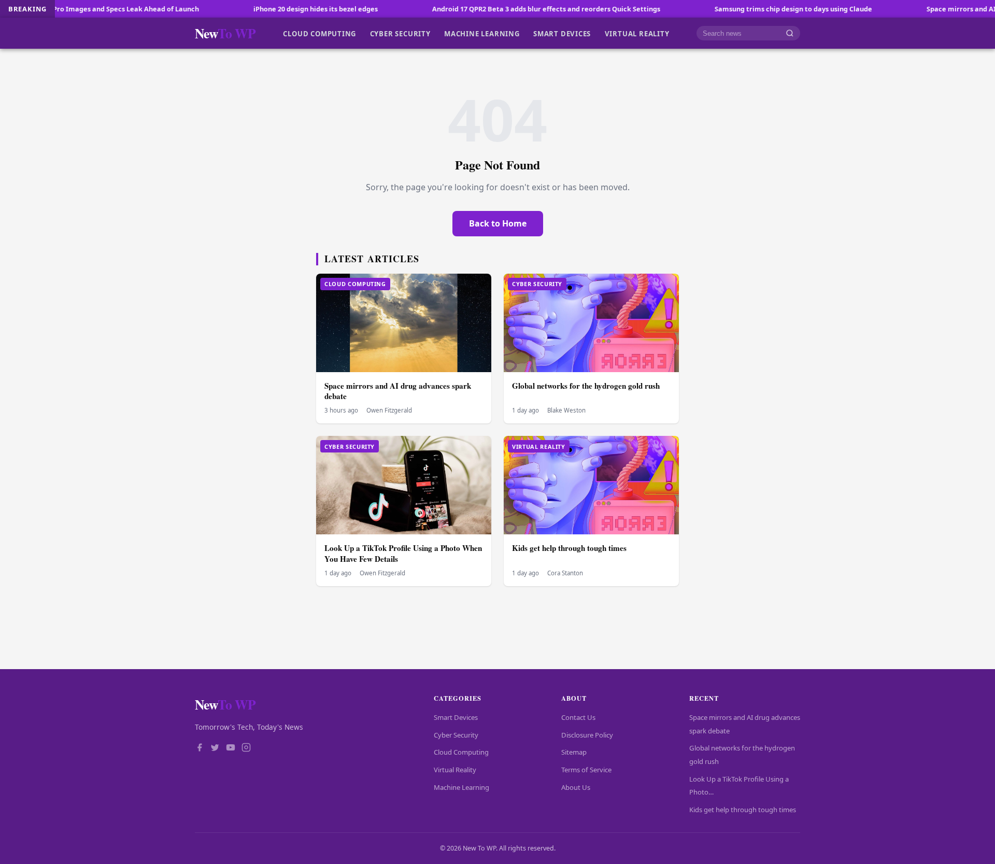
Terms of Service (586, 769)
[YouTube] (230, 748)
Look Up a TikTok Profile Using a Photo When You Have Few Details (403, 553)
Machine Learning (482, 33)
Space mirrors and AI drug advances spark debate (397, 391)
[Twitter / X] (215, 748)
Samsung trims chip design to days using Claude (750, 8)
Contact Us (578, 717)
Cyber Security (400, 33)
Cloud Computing (319, 33)
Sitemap (574, 752)
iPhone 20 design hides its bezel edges (272, 8)
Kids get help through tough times (569, 548)
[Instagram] (246, 748)
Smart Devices (562, 33)
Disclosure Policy (587, 735)
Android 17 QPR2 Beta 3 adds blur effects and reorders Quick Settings (503, 8)
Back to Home (498, 223)
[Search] (789, 33)
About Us (575, 787)
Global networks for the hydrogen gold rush (586, 385)
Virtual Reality (637, 33)
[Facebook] (199, 748)
